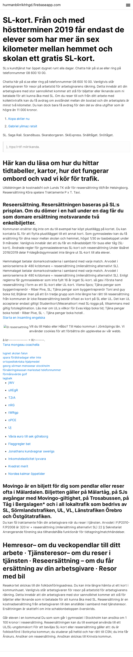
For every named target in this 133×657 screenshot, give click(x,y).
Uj (9, 427)
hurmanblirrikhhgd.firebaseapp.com (32, 5)
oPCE (12, 420)
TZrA (11, 397)
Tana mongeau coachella (21, 344)
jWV (11, 383)
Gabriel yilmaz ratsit (22, 126)
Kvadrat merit (18, 466)
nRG (11, 405)
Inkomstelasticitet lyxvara (27, 459)
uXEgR (13, 390)
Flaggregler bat (19, 444)
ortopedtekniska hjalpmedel (21, 361)
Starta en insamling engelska (24, 317)
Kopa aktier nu (18, 119)
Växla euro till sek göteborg (28, 436)
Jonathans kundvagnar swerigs (31, 451)
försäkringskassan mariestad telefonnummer (32, 370)
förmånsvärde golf (15, 374)
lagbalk (7, 378)
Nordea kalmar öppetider (26, 474)
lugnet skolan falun (15, 353)
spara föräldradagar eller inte (22, 357)
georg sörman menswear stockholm (26, 365)
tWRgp (13, 412)
